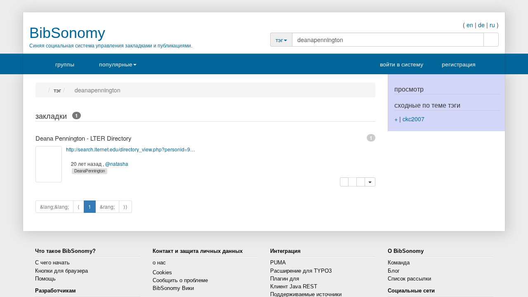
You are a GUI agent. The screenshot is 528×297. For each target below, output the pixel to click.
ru (492, 25)
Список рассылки (409, 279)
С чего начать (52, 263)
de (481, 25)
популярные (115, 64)
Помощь (45, 279)
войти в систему (397, 64)
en (470, 25)
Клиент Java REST (293, 287)
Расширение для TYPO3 (301, 271)
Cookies (162, 273)
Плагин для (284, 279)
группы (64, 64)
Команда (399, 263)
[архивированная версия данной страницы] (360, 181)
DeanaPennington (90, 171)
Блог (394, 271)
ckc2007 (413, 119)
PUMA (278, 263)
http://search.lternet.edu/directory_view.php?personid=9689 (131, 149)
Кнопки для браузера (61, 271)
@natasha (118, 163)
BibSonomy (67, 32)
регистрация (456, 64)
